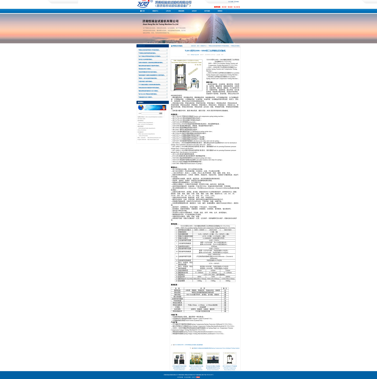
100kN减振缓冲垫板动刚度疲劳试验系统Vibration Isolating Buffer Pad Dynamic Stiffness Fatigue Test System (179, 369)
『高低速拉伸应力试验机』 (145, 69)
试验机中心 (203, 46)
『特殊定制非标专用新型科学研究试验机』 (149, 87)
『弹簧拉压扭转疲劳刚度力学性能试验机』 (149, 50)
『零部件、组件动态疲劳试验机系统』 (148, 78)
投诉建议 (236, 1)
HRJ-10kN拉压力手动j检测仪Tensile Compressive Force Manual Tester (230, 368)
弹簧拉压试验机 (235, 46)
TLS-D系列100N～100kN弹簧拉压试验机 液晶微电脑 (189, 344)
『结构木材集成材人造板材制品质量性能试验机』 (151, 62)
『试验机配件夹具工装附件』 (145, 97)
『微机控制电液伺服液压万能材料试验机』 (149, 65)
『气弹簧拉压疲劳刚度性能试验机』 (147, 53)
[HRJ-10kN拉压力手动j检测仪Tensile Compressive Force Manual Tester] (229, 364)
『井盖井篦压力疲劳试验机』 (145, 81)
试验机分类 (141, 46)
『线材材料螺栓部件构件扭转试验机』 (148, 72)
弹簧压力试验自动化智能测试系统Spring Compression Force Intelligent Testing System (216, 348)
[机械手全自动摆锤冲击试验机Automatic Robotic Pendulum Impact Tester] (196, 364)
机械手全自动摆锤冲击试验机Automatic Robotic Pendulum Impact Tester (196, 368)
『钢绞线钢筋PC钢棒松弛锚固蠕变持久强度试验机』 (151, 75)
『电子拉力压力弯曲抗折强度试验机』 (148, 94)
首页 (198, 46)
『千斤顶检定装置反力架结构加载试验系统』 (149, 84)
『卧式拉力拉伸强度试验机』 (145, 59)
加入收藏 (230, 1)
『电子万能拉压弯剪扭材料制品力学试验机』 (149, 56)
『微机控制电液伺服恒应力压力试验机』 (148, 91)
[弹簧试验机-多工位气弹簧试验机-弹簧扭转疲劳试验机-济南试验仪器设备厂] (166, 7)
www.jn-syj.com (195, 54)
